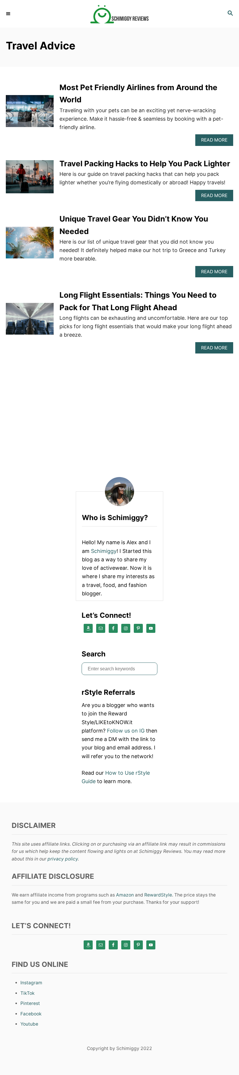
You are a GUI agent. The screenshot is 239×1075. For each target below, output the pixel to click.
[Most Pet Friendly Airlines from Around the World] (30, 113)
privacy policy (63, 859)
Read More (216, 141)
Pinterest (30, 1003)
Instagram (31, 982)
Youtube (29, 1024)
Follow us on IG (126, 731)
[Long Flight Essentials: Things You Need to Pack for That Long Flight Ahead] (30, 321)
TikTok (27, 993)
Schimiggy (104, 551)
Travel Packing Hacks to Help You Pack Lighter (144, 163)
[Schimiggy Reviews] (119, 14)
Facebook (31, 1014)
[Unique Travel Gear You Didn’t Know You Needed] (30, 245)
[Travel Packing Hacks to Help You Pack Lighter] (30, 179)
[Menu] (8, 13)
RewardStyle (158, 895)
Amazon (125, 895)
